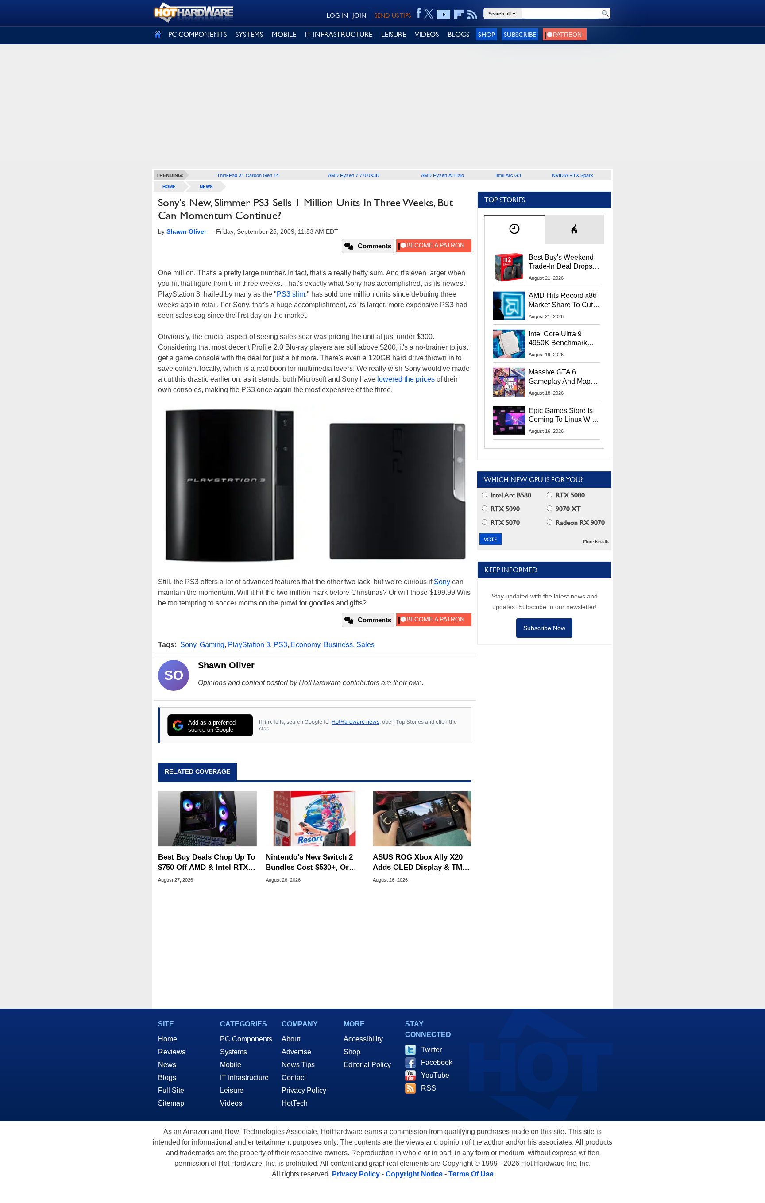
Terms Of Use (471, 1174)
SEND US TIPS (393, 15)
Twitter (431, 1049)
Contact (294, 1077)
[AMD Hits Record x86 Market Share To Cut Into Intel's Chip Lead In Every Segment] (509, 305)
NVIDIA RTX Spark (572, 174)
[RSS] (473, 14)
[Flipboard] (459, 14)
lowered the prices (406, 379)
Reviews (171, 1052)
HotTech (295, 1103)
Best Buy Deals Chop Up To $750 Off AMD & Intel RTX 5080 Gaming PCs (206, 862)
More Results (596, 541)
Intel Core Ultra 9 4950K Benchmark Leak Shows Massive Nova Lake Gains (562, 339)
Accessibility (363, 1039)
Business (338, 644)
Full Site (171, 1090)
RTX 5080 (569, 495)
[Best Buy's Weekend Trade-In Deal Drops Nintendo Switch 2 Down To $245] (509, 267)
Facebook (436, 1062)
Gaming (212, 644)
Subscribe (520, 34)
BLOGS (458, 34)
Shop (486, 34)
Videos (231, 1103)
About (291, 1039)
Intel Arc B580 (510, 495)
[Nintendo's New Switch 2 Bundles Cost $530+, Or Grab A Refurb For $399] (315, 819)
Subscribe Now (544, 628)
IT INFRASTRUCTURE (338, 34)
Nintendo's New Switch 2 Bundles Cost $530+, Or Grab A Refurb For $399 (309, 862)
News (206, 186)
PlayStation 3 (249, 644)
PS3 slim (291, 294)
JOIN (359, 15)
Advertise (296, 1052)
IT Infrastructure (244, 1077)
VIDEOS (427, 34)
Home (167, 1039)
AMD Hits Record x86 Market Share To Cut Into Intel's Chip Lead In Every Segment (563, 300)
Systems (233, 1052)
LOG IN (337, 15)
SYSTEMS (249, 34)
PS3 (280, 644)
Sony (442, 582)
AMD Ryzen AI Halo (442, 174)
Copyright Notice (414, 1174)
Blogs (167, 1077)
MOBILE (284, 34)
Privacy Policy (304, 1090)
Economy (305, 644)
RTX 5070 (504, 522)
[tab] (514, 229)
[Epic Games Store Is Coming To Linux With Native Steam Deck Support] (509, 420)
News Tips (298, 1064)
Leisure (231, 1090)
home (169, 186)
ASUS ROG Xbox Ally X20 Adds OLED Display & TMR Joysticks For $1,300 (420, 862)
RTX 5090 (504, 509)
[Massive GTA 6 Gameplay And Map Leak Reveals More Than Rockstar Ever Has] (509, 382)
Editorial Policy (367, 1064)
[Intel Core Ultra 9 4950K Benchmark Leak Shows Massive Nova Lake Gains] (509, 344)
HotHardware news (355, 721)
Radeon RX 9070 (579, 522)
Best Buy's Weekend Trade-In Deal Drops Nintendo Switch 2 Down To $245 (561, 262)
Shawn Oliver (226, 665)
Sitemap (171, 1103)
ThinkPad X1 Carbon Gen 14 (248, 174)
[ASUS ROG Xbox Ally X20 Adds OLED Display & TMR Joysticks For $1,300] (422, 819)
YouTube (435, 1075)
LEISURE (393, 34)
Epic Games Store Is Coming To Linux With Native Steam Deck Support (563, 415)
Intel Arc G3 (508, 174)
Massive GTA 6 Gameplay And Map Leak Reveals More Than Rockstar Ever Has (560, 377)
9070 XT (567, 509)
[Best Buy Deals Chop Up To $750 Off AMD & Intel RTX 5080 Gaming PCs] (207, 819)
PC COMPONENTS (197, 34)
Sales (365, 644)
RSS (428, 1088)
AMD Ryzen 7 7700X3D (353, 174)
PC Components (246, 1039)
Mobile (230, 1064)
